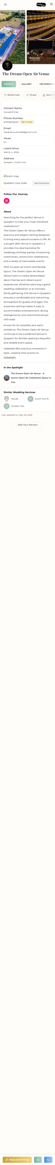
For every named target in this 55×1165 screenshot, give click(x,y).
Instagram (10, 357)
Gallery (27, 84)
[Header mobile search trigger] (52, 4)
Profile (9, 84)
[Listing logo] (7, 65)
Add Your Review (28, 424)
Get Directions (41, 183)
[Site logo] (41, 4)
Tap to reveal (26, 122)
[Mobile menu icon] (4, 4)
